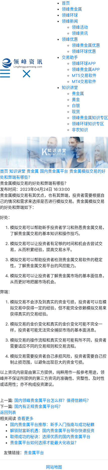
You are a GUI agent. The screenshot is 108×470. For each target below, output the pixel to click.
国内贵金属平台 (54, 171)
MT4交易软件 (84, 81)
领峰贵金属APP (86, 69)
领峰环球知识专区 (88, 123)
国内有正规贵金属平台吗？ (38, 406)
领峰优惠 (70, 39)
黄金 (76, 99)
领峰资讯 (80, 33)
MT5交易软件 (84, 75)
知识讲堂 (70, 87)
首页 (66, 3)
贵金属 (78, 93)
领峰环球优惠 (84, 51)
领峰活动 (80, 27)
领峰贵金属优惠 (86, 45)
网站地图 (54, 466)
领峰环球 (70, 15)
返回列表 (8, 412)
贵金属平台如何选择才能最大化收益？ (44, 442)
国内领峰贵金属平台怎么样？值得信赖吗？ (52, 400)
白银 (76, 105)
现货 (76, 111)
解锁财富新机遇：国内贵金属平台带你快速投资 (52, 430)
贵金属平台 (34, 452)
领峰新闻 (70, 21)
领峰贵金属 (72, 9)
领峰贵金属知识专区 (90, 117)
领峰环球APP (84, 63)
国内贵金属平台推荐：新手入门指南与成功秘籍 (52, 424)
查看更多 (25, 418)
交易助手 (70, 57)
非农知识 (80, 129)
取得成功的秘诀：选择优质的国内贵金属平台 (50, 436)
